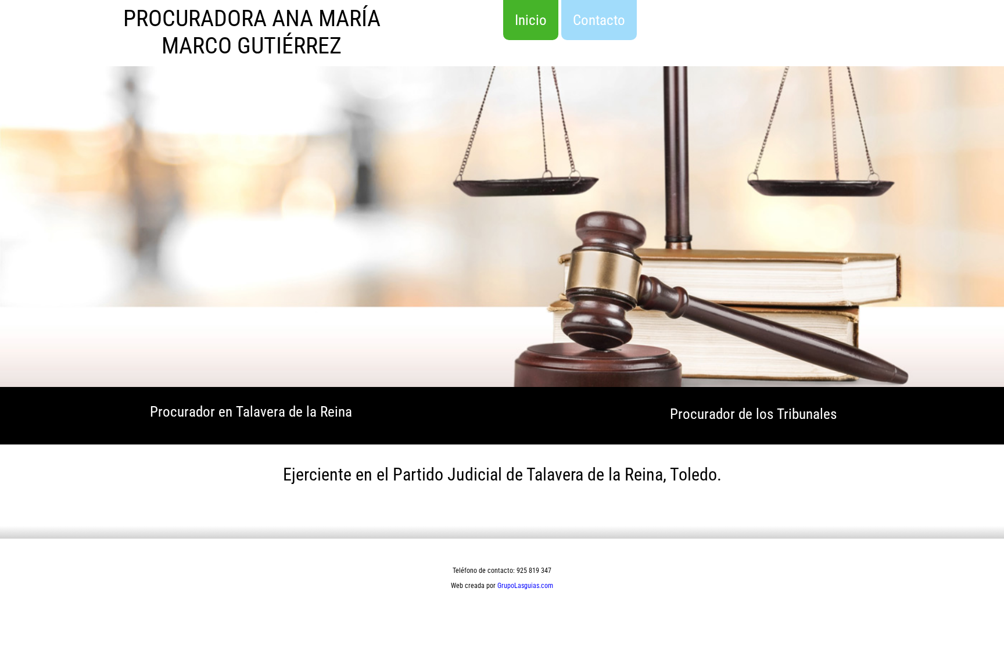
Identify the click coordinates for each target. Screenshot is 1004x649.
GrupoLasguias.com (525, 586)
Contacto (599, 20)
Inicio (531, 20)
